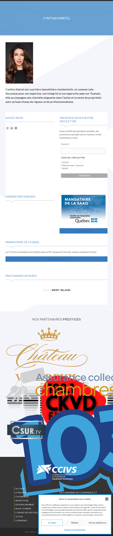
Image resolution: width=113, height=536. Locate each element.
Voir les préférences (98, 523)
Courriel (65, 144)
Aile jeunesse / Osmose (73, 165)
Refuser (74, 523)
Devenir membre (24, 504)
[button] (106, 499)
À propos (20, 492)
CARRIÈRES (21, 520)
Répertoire (22, 500)
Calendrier (22, 496)
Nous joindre (23, 508)
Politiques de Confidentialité (74, 530)
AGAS (65, 168)
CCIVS (66, 162)
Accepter (52, 523)
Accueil (20, 488)
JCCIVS (19, 516)
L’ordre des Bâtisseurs (28, 512)
